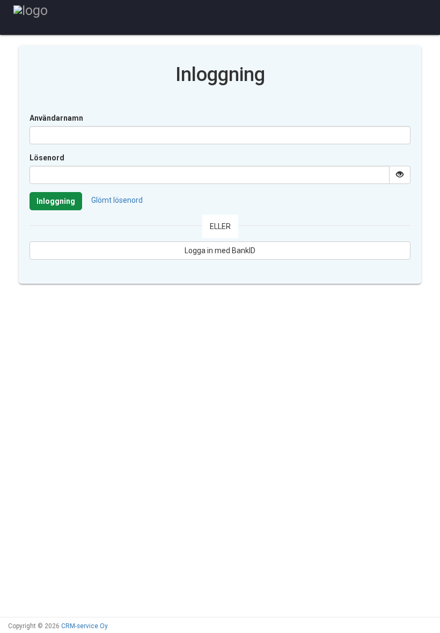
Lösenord (47, 157)
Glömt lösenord (117, 200)
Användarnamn (56, 118)
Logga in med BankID (220, 250)
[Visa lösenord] (399, 175)
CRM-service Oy (84, 626)
